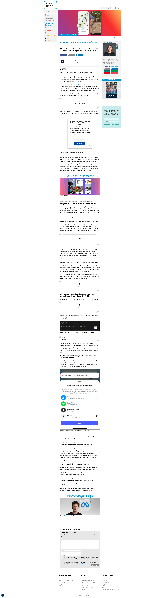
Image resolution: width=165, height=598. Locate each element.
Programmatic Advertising (65, 584)
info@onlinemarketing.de (86, 559)
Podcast (83, 589)
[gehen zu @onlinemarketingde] (113, 8)
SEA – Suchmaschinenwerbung (66, 580)
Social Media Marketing (70, 37)
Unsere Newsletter (50, 20)
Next (119, 89)
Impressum (105, 584)
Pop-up (88, 84)
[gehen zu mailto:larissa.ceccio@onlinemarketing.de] (117, 45)
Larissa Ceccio (109, 42)
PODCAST (48, 40)
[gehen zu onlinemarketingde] (111, 8)
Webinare (49, 25)
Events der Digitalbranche (87, 587)
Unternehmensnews (50, 18)
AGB (104, 587)
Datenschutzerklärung (81, 563)
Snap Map (90, 207)
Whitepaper (49, 24)
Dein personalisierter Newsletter (89, 578)
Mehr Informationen (79, 140)
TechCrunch (62, 264)
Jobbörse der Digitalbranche (88, 585)
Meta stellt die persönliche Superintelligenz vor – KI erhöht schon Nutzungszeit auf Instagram (80, 496)
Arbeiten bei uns (106, 582)
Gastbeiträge (106, 578)
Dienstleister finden (86, 584)
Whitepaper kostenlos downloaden (89, 580)
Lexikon (47, 22)
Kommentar (63, 539)
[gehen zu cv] (117, 48)
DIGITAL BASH (49, 38)
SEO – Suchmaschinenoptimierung (67, 578)
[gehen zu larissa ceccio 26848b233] (117, 46)
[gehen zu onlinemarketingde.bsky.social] (118, 8)
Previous (104, 89)
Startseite (62, 37)
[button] (58, 57)
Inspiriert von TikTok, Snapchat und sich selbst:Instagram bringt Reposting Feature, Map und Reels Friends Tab (80, 176)
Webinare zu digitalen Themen (88, 582)
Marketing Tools (63, 585)
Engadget (85, 265)
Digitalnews (48, 16)
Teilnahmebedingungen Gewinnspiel (111, 589)
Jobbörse (48, 30)
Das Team (105, 580)
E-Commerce (62, 582)
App (79, 84)
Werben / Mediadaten (108, 577)
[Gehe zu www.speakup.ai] (98, 59)
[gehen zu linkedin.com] (116, 8)
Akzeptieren (79, 143)
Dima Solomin (67, 515)
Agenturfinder (85, 577)
